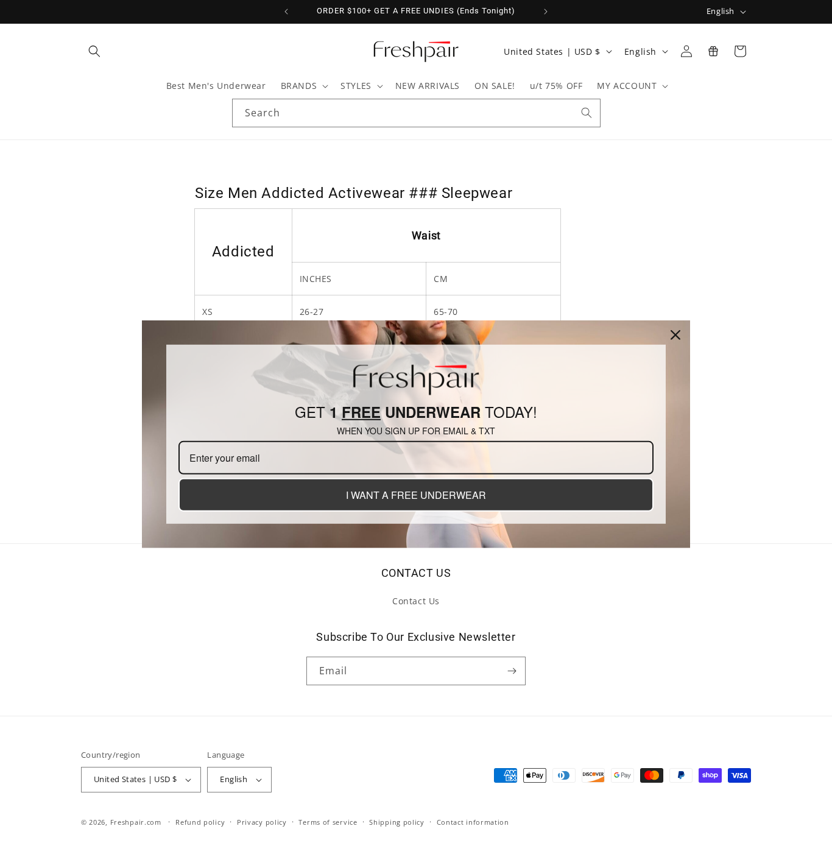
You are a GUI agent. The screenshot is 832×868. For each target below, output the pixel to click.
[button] (94, 51)
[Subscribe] (511, 671)
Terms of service (327, 822)
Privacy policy (262, 822)
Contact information (473, 822)
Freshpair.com (135, 822)
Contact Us (416, 601)
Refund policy (200, 822)
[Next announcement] (545, 11)
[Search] (586, 112)
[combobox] (416, 113)
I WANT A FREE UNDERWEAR (416, 495)
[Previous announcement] (286, 11)
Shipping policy (397, 822)
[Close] (675, 334)
